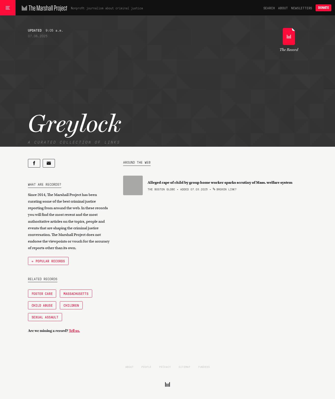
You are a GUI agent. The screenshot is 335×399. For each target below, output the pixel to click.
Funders (204, 367)
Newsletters (301, 8)
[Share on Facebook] (34, 163)
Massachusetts (76, 293)
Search (269, 8)
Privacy (165, 367)
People (146, 367)
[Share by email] (49, 163)
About (283, 8)
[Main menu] (7, 8)
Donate (323, 8)
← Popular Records (48, 261)
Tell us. (74, 330)
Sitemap (184, 367)
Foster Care (42, 293)
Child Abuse (42, 305)
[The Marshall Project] (43, 8)
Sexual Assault (45, 317)
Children (71, 305)
